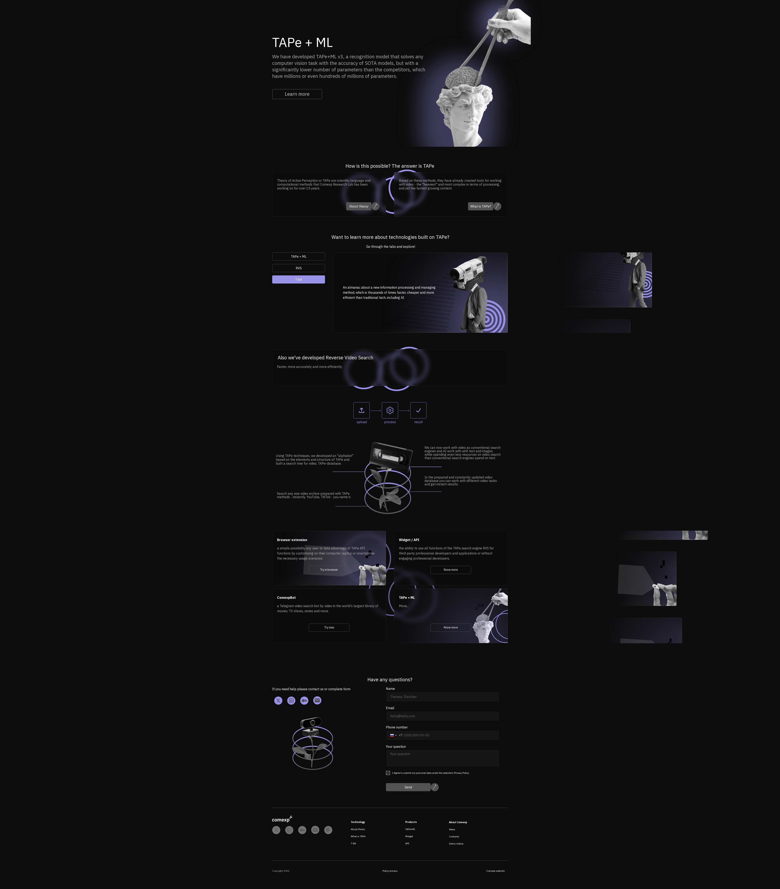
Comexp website (495, 870)
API (407, 843)
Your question (396, 746)
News (452, 829)
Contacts (454, 836)
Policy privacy (390, 870)
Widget (409, 836)
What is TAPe (358, 836)
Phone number (397, 727)
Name (390, 689)
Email (390, 708)
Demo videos (456, 843)
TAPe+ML (410, 829)
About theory (358, 829)
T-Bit (353, 843)
